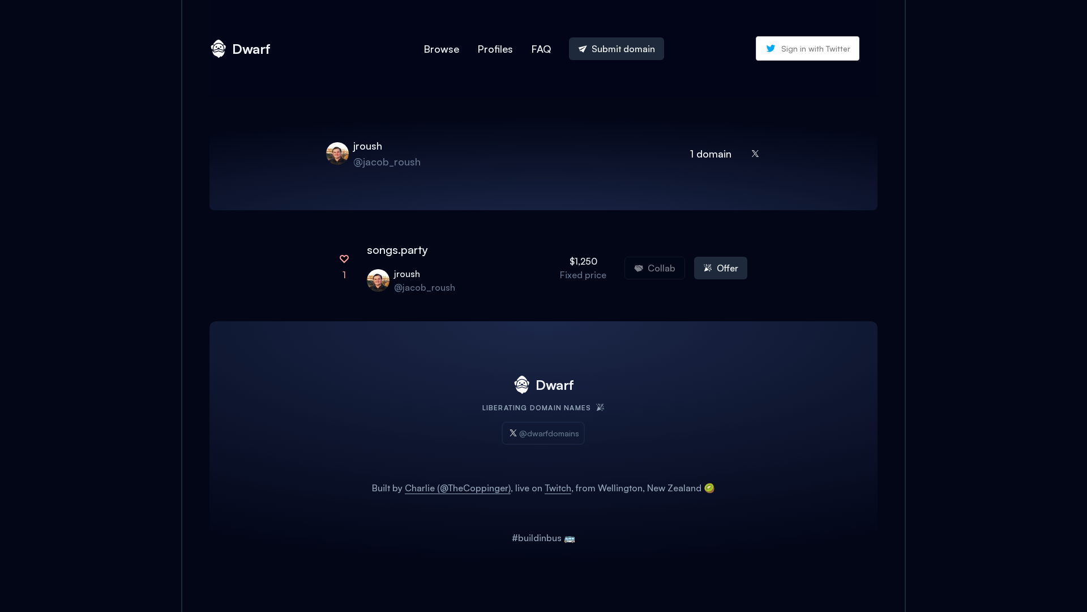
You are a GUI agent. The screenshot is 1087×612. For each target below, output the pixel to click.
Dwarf (251, 48)
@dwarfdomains (549, 433)
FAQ (541, 48)
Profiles (495, 48)
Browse (441, 48)
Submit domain (623, 48)
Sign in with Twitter (815, 48)
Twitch (558, 488)
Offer (727, 268)
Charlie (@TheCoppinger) (458, 488)
